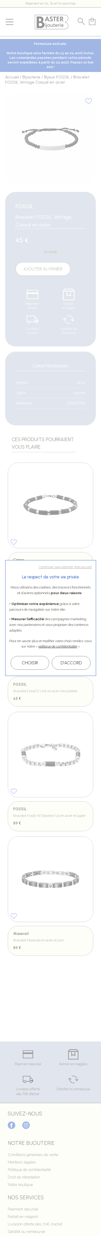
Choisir (30, 662)
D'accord (71, 662)
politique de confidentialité (57, 646)
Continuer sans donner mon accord (65, 567)
